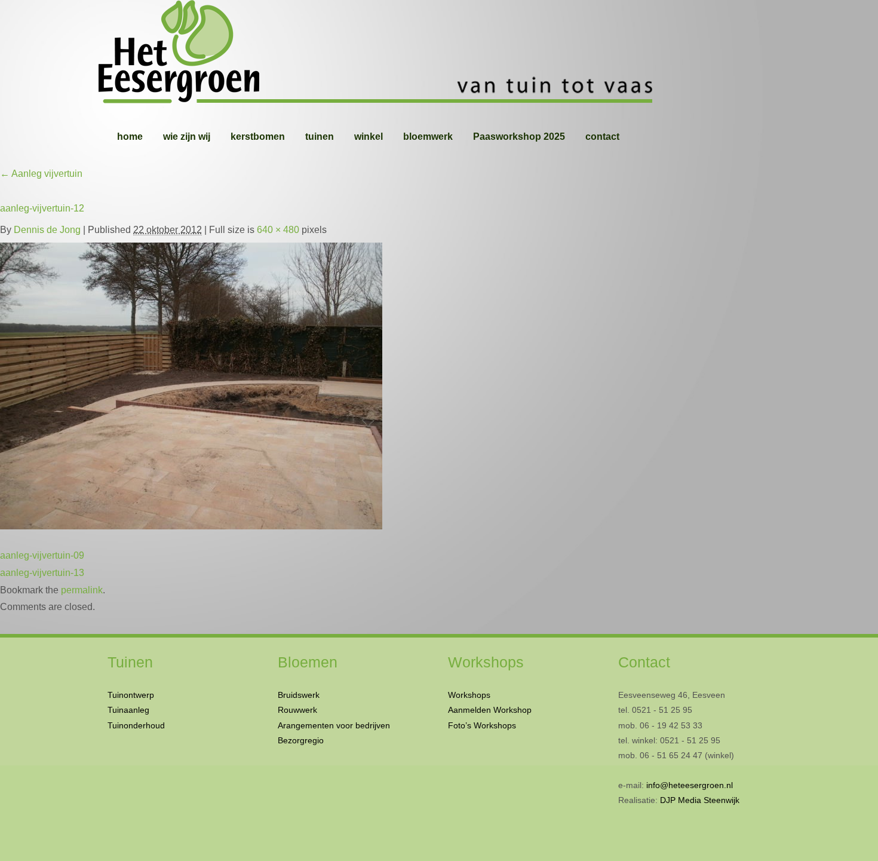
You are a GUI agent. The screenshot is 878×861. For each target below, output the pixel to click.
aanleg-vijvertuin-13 (42, 573)
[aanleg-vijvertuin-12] (191, 383)
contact (602, 136)
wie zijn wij (186, 136)
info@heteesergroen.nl (689, 785)
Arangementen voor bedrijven (334, 725)
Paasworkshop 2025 (519, 136)
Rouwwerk (297, 710)
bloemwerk (428, 136)
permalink (82, 590)
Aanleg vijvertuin (41, 173)
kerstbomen (258, 136)
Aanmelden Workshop (490, 710)
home (130, 136)
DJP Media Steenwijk (699, 800)
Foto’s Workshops (482, 725)
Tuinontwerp (131, 695)
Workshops (469, 695)
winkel (368, 136)
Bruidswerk (299, 695)
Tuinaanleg (128, 710)
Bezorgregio (301, 740)
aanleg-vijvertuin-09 (42, 555)
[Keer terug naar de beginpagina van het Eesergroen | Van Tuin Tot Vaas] (439, 54)
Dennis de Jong (47, 230)
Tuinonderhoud (136, 725)
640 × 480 (278, 230)
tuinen (319, 136)
